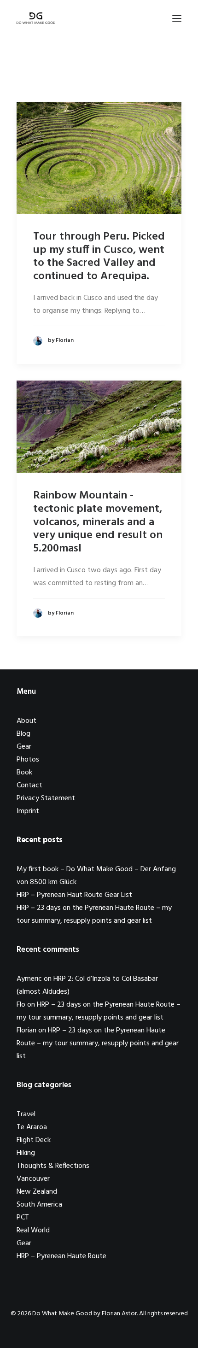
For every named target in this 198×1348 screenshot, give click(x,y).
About (26, 721)
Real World (33, 1231)
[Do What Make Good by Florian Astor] (36, 18)
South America (39, 1205)
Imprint (28, 811)
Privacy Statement (46, 798)
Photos (28, 760)
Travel (26, 1114)
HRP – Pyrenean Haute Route (61, 1256)
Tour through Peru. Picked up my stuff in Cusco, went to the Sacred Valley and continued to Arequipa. (99, 256)
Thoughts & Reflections (53, 1166)
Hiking (26, 1153)
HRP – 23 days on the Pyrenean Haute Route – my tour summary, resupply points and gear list (98, 1043)
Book (24, 773)
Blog (23, 734)
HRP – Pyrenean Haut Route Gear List (74, 895)
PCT (23, 1218)
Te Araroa (32, 1127)
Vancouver (33, 1179)
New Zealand (37, 1192)
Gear (24, 747)
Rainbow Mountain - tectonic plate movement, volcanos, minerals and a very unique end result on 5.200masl (98, 522)
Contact (29, 785)
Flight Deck (34, 1140)
